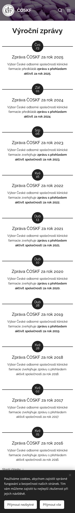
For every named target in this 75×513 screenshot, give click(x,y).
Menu (69, 10)
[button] (60, 10)
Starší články (11, 469)
